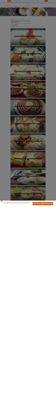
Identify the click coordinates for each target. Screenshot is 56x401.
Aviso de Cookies (7, 203)
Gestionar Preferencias (43, 201)
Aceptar (43, 202)
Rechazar (43, 204)
